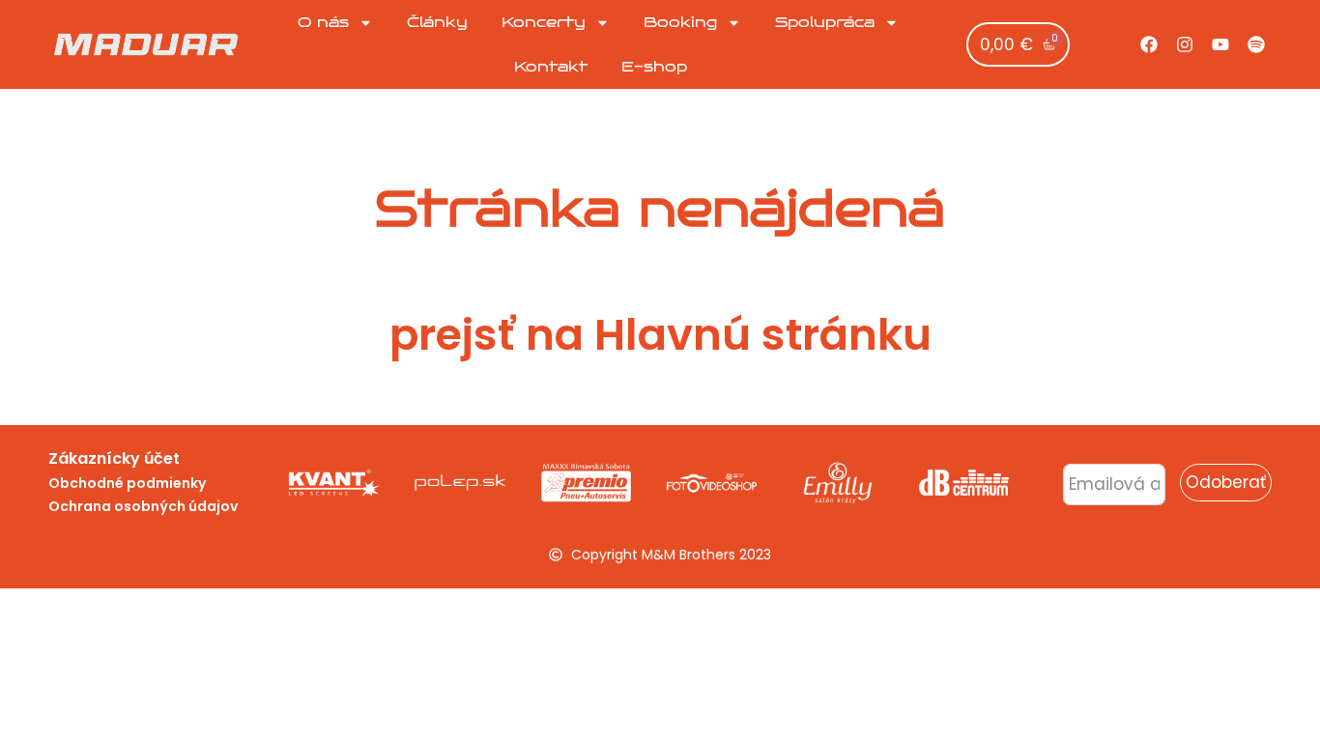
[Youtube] (1220, 44)
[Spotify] (1256, 44)
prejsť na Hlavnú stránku (660, 334)
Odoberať (1226, 482)
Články (437, 22)
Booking (680, 22)
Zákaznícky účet (114, 458)
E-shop (654, 66)
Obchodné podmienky (127, 483)
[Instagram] (1184, 44)
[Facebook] (1149, 44)
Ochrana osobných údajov (143, 506)
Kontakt (551, 66)
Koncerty (544, 22)
